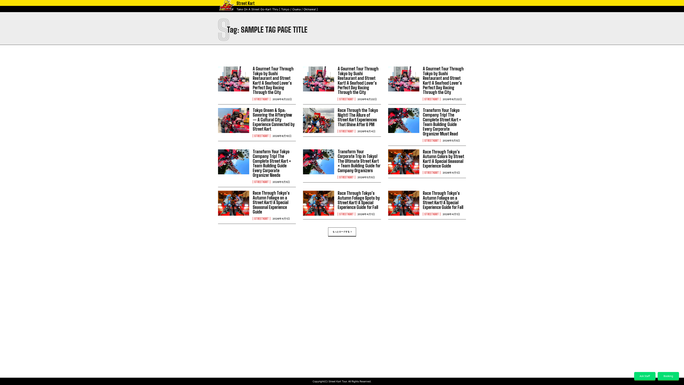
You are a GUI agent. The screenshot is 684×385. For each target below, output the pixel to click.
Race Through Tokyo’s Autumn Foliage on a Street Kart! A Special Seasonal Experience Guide (271, 202)
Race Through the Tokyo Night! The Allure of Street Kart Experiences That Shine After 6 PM (358, 117)
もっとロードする (341, 231)
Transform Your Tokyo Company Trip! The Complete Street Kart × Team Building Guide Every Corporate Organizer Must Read (442, 122)
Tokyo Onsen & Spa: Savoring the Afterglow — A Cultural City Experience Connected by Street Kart (274, 120)
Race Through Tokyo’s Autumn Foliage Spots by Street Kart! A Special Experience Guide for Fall (359, 200)
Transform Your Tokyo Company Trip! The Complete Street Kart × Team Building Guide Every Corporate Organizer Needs (272, 163)
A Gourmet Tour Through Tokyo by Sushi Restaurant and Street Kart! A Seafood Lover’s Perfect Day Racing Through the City (273, 80)
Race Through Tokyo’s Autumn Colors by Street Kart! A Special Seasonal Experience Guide (443, 158)
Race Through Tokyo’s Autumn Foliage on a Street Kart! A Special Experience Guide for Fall (443, 200)
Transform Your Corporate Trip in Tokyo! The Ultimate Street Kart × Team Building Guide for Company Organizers (359, 161)
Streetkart (261, 99)
